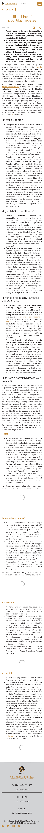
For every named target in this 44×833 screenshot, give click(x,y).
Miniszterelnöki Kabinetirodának (28, 317)
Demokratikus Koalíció (13, 518)
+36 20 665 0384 (22, 790)
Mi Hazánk (7, 673)
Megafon (9, 322)
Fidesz (5, 434)
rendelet (39, 67)
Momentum (8, 602)
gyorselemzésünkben (10, 87)
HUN (20, 3)
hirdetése (9, 736)
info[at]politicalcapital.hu (22, 813)
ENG (24, 3)
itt (12, 115)
